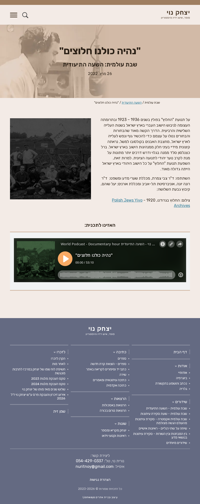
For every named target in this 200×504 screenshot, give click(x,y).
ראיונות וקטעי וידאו (114, 436)
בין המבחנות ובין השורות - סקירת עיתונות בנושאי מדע (160, 435)
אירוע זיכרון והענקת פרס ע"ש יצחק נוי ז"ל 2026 (38, 396)
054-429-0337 (89, 461)
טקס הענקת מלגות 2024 (48, 384)
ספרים (122, 358)
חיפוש (25, 15)
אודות (182, 366)
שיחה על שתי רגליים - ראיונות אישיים (163, 428)
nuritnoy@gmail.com (95, 466)
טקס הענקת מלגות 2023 (48, 378)
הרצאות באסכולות (114, 405)
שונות (121, 423)
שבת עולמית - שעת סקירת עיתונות (163, 414)
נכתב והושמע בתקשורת (171, 383)
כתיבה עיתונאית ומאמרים (109, 380)
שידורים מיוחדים (176, 443)
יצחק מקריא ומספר (113, 430)
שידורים (180, 401)
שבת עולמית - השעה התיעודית (166, 408)
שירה (123, 374)
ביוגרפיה (181, 378)
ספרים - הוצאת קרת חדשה (108, 364)
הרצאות (119, 398)
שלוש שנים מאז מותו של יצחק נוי (43, 389)
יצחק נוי (175, 14)
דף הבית (180, 352)
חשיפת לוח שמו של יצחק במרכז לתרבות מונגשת (38, 371)
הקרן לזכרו (58, 358)
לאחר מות (58, 364)
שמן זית (59, 411)
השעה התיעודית (132, 102)
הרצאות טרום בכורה (113, 410)
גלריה (183, 389)
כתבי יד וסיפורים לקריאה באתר (106, 369)
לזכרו (60, 352)
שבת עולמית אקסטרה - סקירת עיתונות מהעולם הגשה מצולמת (161, 421)
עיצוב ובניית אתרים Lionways (100, 497)
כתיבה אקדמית (116, 385)
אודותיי (182, 373)
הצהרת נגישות (100, 480)
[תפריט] (14, 18)
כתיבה (120, 352)
